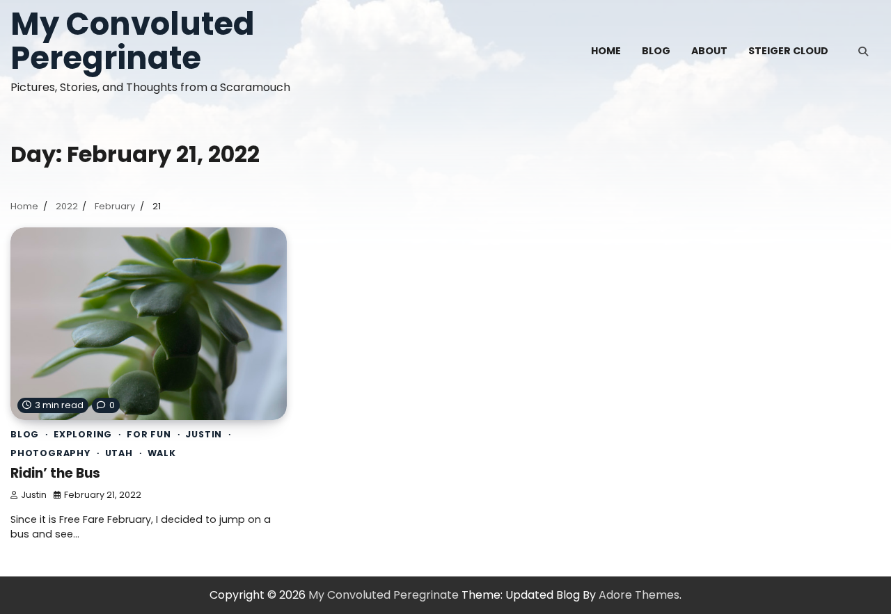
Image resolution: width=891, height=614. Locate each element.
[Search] (863, 51)
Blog (656, 51)
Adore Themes (639, 595)
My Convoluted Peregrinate (132, 41)
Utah (119, 453)
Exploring (83, 434)
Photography (50, 453)
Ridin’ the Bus (55, 473)
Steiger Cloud (788, 51)
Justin (203, 434)
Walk (162, 453)
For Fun (149, 434)
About (709, 51)
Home (606, 51)
